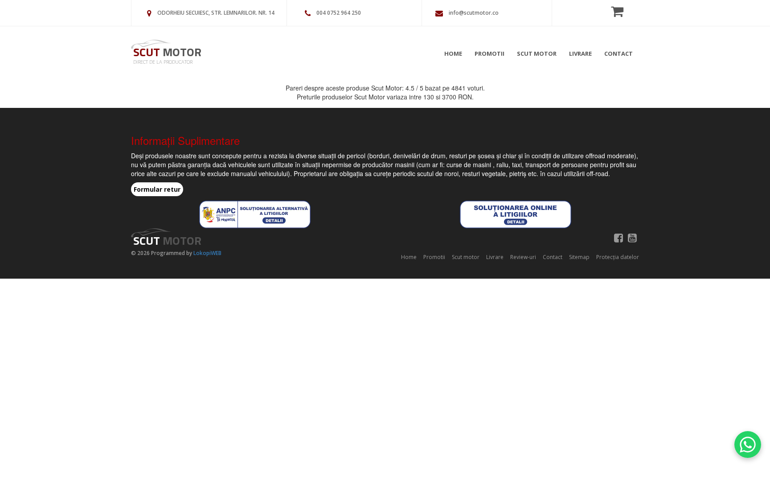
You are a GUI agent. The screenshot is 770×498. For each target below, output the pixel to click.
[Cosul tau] (620, 11)
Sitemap (579, 257)
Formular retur (157, 189)
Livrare (580, 53)
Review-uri (523, 257)
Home (453, 53)
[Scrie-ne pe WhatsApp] (747, 444)
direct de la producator (162, 61)
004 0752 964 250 (338, 12)
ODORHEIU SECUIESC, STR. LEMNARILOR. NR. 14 (215, 12)
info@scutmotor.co (474, 12)
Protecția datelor (617, 257)
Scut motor (537, 53)
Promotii (489, 53)
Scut (167, 52)
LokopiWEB (207, 253)
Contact (618, 53)
